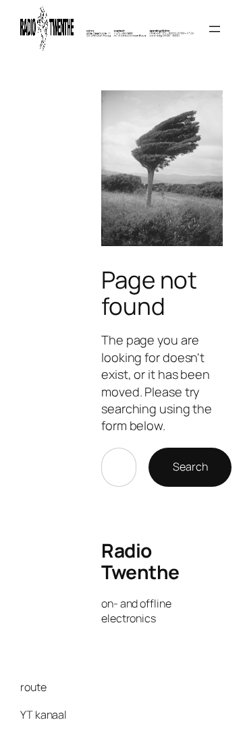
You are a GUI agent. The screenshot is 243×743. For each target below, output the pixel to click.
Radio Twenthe (140, 561)
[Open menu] (215, 29)
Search (190, 466)
